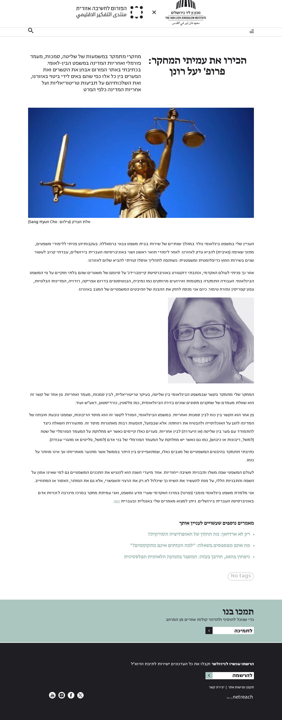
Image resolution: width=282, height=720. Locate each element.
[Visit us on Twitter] (80, 697)
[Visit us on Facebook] (70, 697)
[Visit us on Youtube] (52, 697)
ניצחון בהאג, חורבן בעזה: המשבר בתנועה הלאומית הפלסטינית (187, 557)
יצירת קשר (216, 687)
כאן (117, 501)
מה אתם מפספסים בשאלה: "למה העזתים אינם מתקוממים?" (190, 545)
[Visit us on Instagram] (61, 697)
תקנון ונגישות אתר (241, 687)
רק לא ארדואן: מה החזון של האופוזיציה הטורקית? (199, 534)
